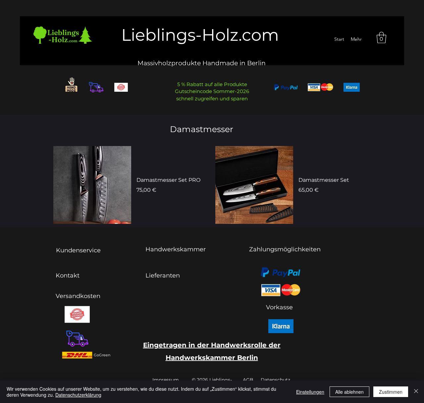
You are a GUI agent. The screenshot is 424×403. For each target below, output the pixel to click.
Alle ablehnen (349, 391)
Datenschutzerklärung (78, 394)
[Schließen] (416, 392)
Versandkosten (78, 296)
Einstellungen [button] (310, 391)
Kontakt (68, 275)
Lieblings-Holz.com (200, 35)
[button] (381, 37)
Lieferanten (162, 275)
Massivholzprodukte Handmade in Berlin (201, 63)
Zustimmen (390, 391)
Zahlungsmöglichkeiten (285, 249)
